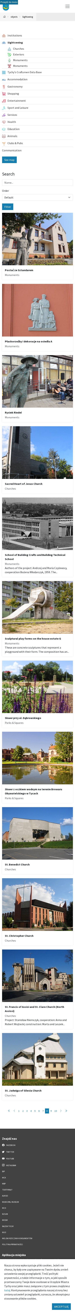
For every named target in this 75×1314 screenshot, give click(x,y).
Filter (7, 206)
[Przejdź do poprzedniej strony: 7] (14, 1110)
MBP (4, 1183)
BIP (3, 1171)
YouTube (10, 1158)
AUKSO (5, 1196)
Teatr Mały (7, 1190)
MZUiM (5, 1214)
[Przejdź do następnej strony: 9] (60, 1110)
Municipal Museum (10, 1202)
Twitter (10, 1152)
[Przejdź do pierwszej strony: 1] (9, 1110)
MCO (4, 1208)
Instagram (11, 1165)
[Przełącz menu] (67, 6)
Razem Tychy (8, 1226)
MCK (4, 1177)
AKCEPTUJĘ (61, 1306)
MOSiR (5, 1220)
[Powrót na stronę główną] (4, 17)
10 (55, 1110)
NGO (4, 1232)
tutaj (7, 1290)
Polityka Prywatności (12, 1244)
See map (9, 160)
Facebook (11, 1145)
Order (5, 190)
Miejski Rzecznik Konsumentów (17, 1238)
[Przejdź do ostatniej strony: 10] (66, 1110)
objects (14, 16)
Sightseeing (27, 16)
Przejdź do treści (9, 2)
